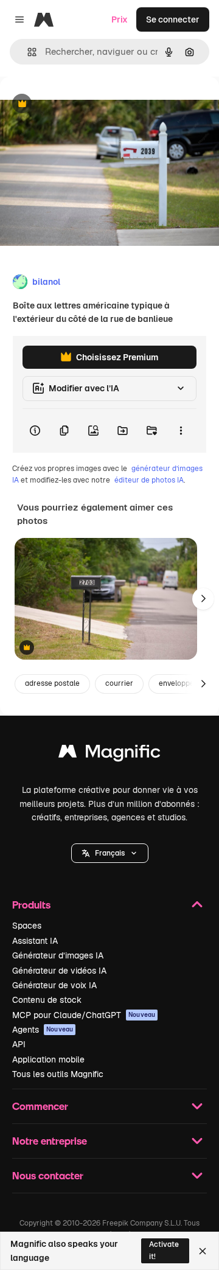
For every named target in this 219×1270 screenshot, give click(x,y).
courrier (119, 683)
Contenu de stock (47, 999)
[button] (109, 853)
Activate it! (164, 1250)
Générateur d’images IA (57, 955)
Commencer (40, 1106)
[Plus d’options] (181, 431)
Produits (31, 904)
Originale (80, 104)
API (19, 1044)
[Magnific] (109, 754)
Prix (119, 19)
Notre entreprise (49, 1140)
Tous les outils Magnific (57, 1074)
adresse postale (52, 683)
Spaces (26, 925)
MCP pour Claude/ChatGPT (83, 1015)
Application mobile (48, 1059)
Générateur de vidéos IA (59, 970)
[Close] (202, 1251)
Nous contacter (47, 1175)
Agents (42, 1029)
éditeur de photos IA (149, 480)
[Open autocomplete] (27, 52)
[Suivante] (203, 599)
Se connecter (173, 19)
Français (110, 853)
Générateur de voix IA (54, 985)
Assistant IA (35, 940)
